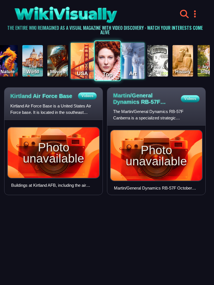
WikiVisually (52, 13)
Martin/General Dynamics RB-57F (136, 98)
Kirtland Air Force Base (41, 96)
